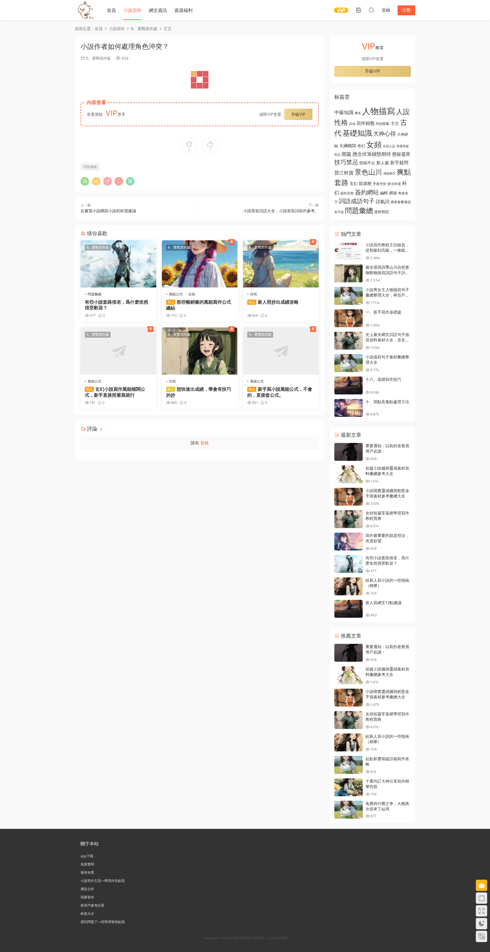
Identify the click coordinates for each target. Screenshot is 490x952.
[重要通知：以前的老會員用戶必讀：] (348, 452)
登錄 (204, 442)
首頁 (111, 10)
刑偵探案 (382, 124)
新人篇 (382, 162)
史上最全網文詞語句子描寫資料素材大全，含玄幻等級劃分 (387, 340)
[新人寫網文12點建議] (348, 609)
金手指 (339, 212)
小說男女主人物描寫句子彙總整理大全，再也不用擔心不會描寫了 (387, 295)
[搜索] (371, 10)
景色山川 (368, 172)
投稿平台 (367, 163)
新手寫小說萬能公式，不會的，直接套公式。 (279, 392)
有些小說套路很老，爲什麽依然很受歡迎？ (116, 304)
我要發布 (87, 897)
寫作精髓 (365, 123)
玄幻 (354, 183)
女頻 (191, 294)
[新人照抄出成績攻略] (281, 263)
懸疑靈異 (401, 154)
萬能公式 (176, 294)
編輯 (384, 193)
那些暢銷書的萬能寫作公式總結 (198, 304)
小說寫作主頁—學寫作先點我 (103, 881)
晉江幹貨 (344, 173)
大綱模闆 (347, 145)
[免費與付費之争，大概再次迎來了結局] (348, 810)
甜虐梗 (365, 183)
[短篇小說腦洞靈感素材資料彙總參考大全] (348, 474)
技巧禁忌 (346, 162)
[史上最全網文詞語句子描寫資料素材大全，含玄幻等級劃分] (348, 341)
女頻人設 (389, 146)
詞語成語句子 (357, 201)
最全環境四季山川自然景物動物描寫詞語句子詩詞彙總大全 (387, 273)
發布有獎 (87, 872)
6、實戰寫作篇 (98, 58)
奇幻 (361, 145)
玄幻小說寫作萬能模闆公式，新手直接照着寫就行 (115, 392)
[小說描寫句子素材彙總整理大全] (348, 363)
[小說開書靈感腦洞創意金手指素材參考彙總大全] (348, 497)
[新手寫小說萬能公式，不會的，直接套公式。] (281, 351)
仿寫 (253, 294)
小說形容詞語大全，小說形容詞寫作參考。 (281, 210)
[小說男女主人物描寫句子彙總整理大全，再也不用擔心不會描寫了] (348, 296)
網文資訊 (158, 10)
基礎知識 (357, 133)
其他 (352, 124)
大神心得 (384, 133)
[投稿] (358, 10)
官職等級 (402, 146)
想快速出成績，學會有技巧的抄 (198, 392)
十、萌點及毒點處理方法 (387, 401)
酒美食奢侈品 (400, 202)
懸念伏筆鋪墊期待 (371, 154)
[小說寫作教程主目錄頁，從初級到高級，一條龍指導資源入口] (348, 251)
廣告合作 (87, 889)
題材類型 (381, 211)
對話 (337, 155)
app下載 (87, 856)
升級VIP (298, 114)
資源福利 (183, 10)
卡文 (394, 123)
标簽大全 (87, 913)
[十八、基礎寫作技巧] (348, 385)
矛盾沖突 (379, 184)
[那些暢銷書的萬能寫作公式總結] (200, 263)
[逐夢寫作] (85, 10)
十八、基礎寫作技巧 (383, 379)
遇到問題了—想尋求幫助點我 (103, 922)
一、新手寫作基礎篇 (383, 312)
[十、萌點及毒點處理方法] (348, 408)
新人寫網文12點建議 (384, 602)
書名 (358, 113)
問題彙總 (90, 167)
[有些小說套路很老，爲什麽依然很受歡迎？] (118, 263)
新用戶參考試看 (92, 905)
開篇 (346, 154)
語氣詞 (382, 201)
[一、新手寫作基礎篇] (348, 318)
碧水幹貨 (394, 184)
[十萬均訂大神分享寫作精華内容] (348, 787)
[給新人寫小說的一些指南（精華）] (348, 586)
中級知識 (344, 112)
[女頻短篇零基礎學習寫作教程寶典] (348, 519)
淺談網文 (389, 173)
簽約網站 (367, 192)
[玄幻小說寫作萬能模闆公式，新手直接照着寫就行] (118, 351)
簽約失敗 (347, 193)
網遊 (393, 193)
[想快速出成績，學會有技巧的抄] (200, 351)
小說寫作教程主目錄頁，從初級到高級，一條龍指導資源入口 (387, 250)
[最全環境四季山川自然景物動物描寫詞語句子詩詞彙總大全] (348, 273)
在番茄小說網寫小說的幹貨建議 (108, 210)
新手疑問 (399, 162)
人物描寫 (378, 111)
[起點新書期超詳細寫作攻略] (348, 765)
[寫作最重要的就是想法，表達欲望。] (348, 541)
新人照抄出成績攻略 (273, 302)
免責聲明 (87, 864)
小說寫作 (132, 10)
